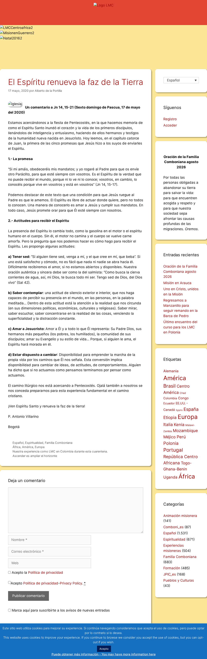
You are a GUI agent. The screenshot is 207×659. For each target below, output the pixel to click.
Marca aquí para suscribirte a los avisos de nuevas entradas (60, 610)
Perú (181, 436)
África (16, 447)
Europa (39, 447)
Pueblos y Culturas (178, 580)
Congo (183, 398)
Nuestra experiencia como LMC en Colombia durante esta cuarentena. (60, 451)
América (27, 447)
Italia (168, 424)
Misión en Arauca (177, 283)
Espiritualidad (34, 442)
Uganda (170, 477)
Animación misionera (180, 516)
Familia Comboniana (58, 442)
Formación (171, 568)
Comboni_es (173, 527)
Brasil (169, 386)
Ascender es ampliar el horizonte (35, 456)
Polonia (170, 443)
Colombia (170, 398)
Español (18, 442)
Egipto (179, 410)
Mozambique (185, 430)
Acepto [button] (104, 648)
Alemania (170, 371)
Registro (170, 119)
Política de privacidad (45, 572)
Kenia (179, 424)
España (191, 409)
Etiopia (170, 417)
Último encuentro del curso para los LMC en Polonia (180, 327)
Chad (183, 392)
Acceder (170, 125)
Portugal (173, 450)
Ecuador (169, 403)
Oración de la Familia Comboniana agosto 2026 (180, 271)
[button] (103, 17)
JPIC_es (169, 574)
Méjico (169, 436)
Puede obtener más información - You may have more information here (104, 654)
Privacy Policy (71, 583)
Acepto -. (48, 583)
